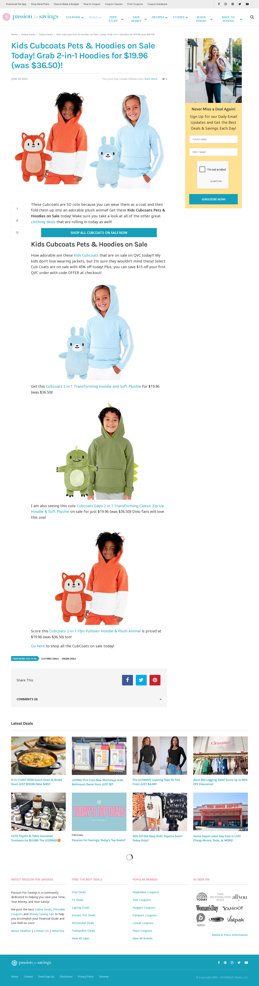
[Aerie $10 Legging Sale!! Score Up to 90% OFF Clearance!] (220, 755)
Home (14, 34)
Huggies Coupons (144, 907)
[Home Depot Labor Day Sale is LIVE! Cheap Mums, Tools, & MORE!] (220, 812)
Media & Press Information (230, 935)
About (14, 976)
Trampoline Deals (83, 931)
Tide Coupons (142, 900)
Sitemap (104, 976)
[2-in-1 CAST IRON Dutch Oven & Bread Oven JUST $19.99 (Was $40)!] (38, 755)
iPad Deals (79, 892)
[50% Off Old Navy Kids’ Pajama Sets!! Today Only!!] (160, 812)
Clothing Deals (50, 658)
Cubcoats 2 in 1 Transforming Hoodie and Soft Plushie (93, 386)
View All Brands (143, 938)
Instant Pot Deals (84, 915)
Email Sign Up (46, 976)
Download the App (16, 3)
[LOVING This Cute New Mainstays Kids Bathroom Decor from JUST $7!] (99, 755)
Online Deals (28, 34)
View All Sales (80, 938)
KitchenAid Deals (83, 923)
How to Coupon (92, 3)
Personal (77, 835)
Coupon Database (157, 3)
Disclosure (66, 976)
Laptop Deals (81, 907)
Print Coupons (135, 3)
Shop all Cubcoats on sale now (99, 232)
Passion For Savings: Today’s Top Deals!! (98, 840)
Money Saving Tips (41, 914)
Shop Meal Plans (40, 3)
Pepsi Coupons (142, 931)
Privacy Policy (85, 976)
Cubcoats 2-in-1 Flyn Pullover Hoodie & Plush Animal (95, 631)
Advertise (58, 931)
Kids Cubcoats (86, 255)
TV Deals (78, 900)
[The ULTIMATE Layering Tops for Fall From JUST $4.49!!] (160, 755)
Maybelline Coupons (146, 892)
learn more (151, 79)
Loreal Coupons (143, 923)
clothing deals (43, 221)
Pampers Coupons (145, 915)
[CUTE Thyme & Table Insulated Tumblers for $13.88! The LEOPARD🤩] (38, 812)
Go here (38, 645)
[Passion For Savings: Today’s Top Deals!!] (99, 812)
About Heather (21, 931)
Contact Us (41, 931)
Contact (28, 976)
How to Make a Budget (66, 3)
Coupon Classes (114, 3)
